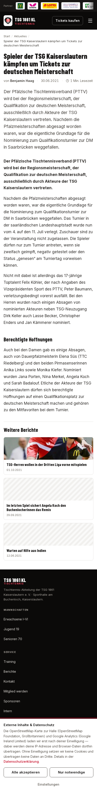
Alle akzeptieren (26, 772)
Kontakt (9, 681)
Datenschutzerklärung (21, 761)
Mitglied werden (16, 691)
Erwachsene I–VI (16, 619)
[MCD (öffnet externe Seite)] (20, 5)
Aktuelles (20, 36)
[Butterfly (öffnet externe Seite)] (33, 5)
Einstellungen (48, 784)
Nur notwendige (71, 772)
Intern (8, 711)
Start (7, 36)
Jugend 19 (11, 629)
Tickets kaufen (67, 20)
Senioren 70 (13, 639)
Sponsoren (12, 701)
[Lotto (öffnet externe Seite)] (50, 5)
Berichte (10, 671)
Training (10, 661)
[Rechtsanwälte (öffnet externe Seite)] (70, 5)
